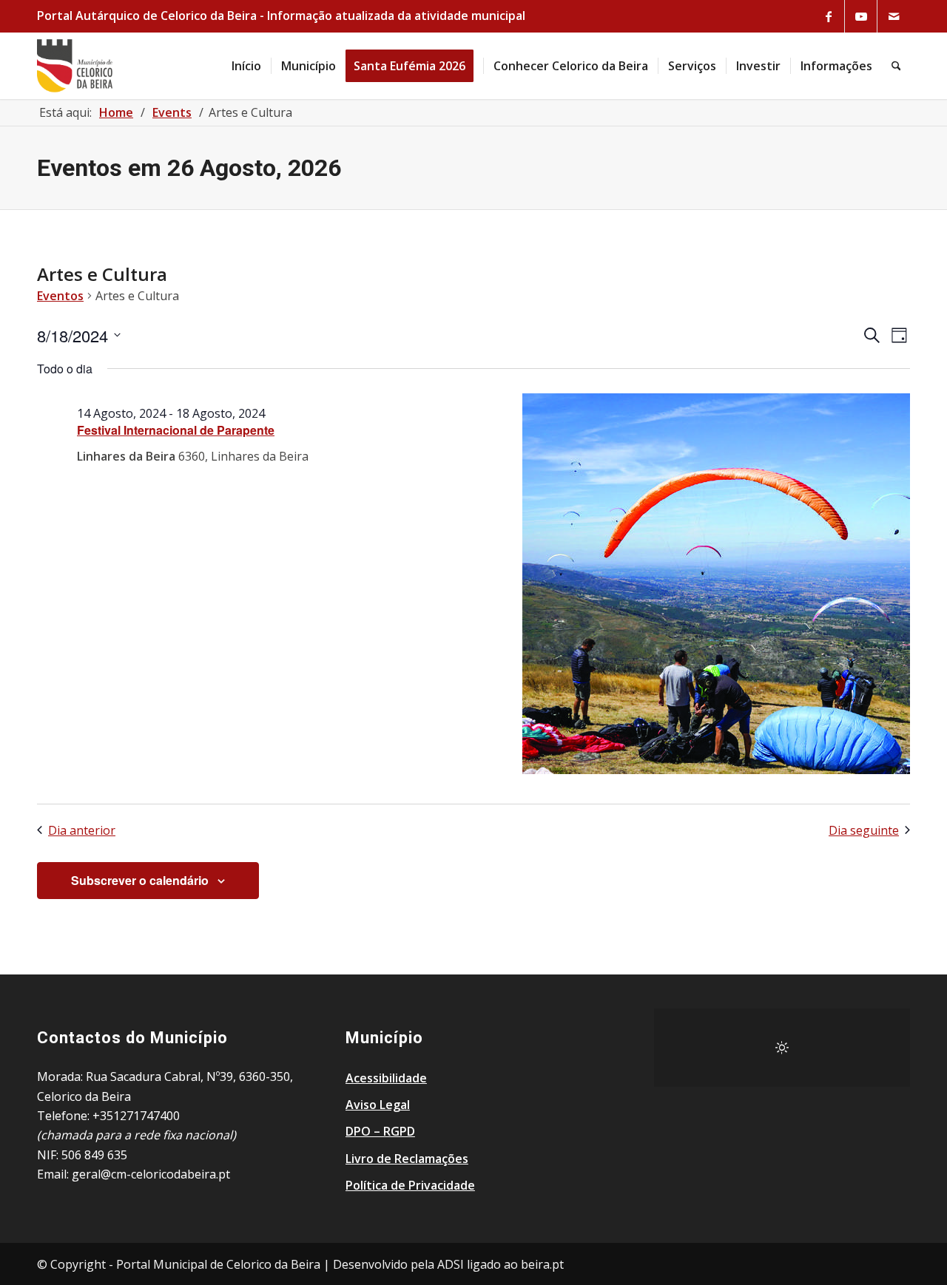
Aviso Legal (378, 1104)
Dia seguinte (864, 830)
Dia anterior (81, 830)
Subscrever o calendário (140, 880)
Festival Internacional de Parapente (175, 429)
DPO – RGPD (380, 1131)
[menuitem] (246, 66)
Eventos (60, 296)
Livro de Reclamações (407, 1158)
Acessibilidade (386, 1078)
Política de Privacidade (410, 1185)
